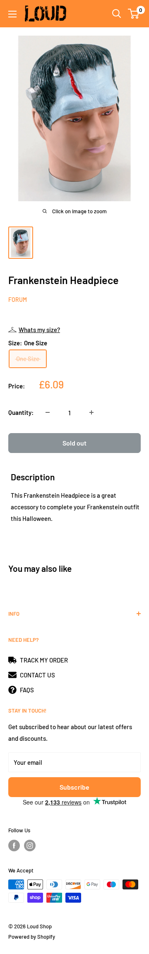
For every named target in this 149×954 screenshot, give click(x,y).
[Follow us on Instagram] (30, 845)
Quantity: (21, 412)
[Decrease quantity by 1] (47, 412)
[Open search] (116, 13)
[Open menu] (12, 14)
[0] (134, 14)
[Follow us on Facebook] (14, 845)
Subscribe (74, 787)
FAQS (27, 690)
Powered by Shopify (31, 936)
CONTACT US (37, 675)
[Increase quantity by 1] (91, 412)
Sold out (74, 443)
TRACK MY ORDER (44, 660)
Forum (17, 299)
